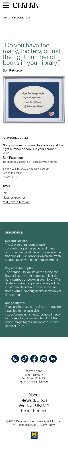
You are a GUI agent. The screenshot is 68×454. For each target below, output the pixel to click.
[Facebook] (34, 359)
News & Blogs (34, 400)
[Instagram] (15, 359)
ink (5, 193)
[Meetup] (43, 359)
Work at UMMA (34, 405)
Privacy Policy (46, 424)
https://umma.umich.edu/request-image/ (33, 314)
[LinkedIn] (53, 359)
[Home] (25, 6)
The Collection (20, 17)
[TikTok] (24, 359)
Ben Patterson (13, 70)
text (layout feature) (16, 202)
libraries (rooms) (14, 197)
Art (5, 17)
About (34, 394)
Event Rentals (34, 410)
